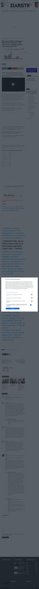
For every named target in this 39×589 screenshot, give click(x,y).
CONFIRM (12, 308)
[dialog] (19, 294)
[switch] (31, 294)
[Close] (36, 279)
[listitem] (19, 292)
